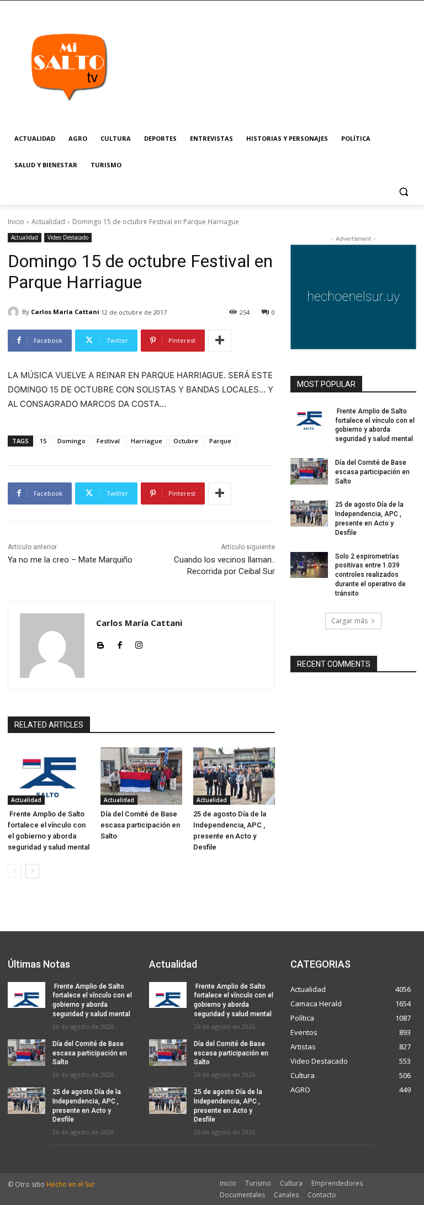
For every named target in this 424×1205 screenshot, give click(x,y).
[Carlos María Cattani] (15, 311)
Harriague (146, 441)
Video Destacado (67, 237)
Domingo (71, 441)
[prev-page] (15, 871)
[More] (219, 341)
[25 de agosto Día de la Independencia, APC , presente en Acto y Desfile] (234, 776)
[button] (403, 192)
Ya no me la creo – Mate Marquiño (70, 560)
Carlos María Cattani (65, 311)
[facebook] (119, 643)
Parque (220, 441)
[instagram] (139, 643)
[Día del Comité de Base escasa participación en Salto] (141, 776)
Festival (108, 441)
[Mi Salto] (68, 66)
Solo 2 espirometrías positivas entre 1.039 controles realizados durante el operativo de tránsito (370, 575)
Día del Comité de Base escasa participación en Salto (140, 825)
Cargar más (349, 620)
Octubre (185, 441)
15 (43, 441)
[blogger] (100, 643)
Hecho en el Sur (70, 1184)
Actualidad (48, 221)
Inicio (16, 221)
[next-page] (32, 871)
